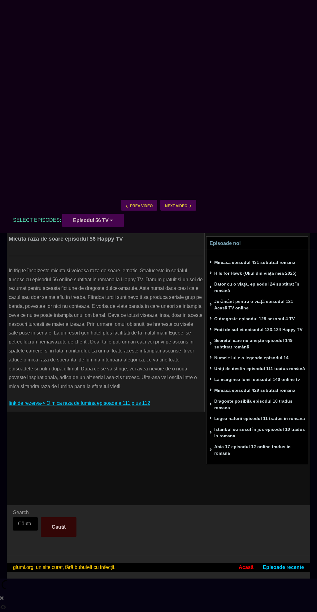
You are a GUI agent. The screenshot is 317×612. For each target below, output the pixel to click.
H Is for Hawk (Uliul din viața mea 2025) (255, 273)
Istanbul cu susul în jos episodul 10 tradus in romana (259, 432)
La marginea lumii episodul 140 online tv (257, 379)
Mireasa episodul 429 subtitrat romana (254, 390)
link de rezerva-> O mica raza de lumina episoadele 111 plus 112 (79, 403)
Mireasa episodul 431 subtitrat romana (254, 262)
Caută (59, 527)
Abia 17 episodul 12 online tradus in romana (252, 450)
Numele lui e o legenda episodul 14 (251, 357)
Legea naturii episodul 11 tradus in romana (259, 418)
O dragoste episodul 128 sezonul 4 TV (254, 318)
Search (21, 512)
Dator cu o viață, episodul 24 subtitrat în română (256, 287)
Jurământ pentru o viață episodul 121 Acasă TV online (253, 304)
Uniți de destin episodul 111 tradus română (259, 368)
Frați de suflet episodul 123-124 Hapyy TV (258, 329)
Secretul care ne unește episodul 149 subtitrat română (253, 343)
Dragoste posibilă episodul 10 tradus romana (253, 404)
